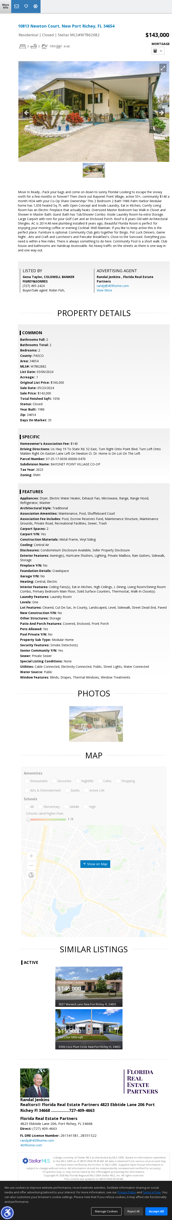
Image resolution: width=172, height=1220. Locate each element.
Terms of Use (152, 1192)
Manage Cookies (106, 1211)
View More (104, 290)
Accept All (156, 1211)
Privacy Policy (127, 1192)
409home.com (31, 1145)
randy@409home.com (113, 286)
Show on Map (96, 864)
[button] (7, 1213)
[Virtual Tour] (36, 6)
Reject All (133, 1211)
